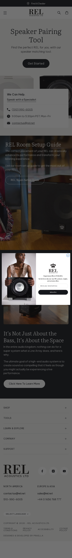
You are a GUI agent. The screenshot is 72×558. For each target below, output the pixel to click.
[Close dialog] (68, 255)
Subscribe (53, 292)
